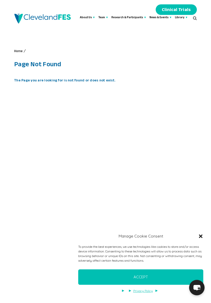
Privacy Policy (143, 291)
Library (179, 17)
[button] (200, 236)
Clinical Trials (176, 10)
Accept (141, 276)
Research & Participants (127, 17)
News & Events (159, 17)
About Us (86, 17)
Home (18, 51)
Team (101, 17)
